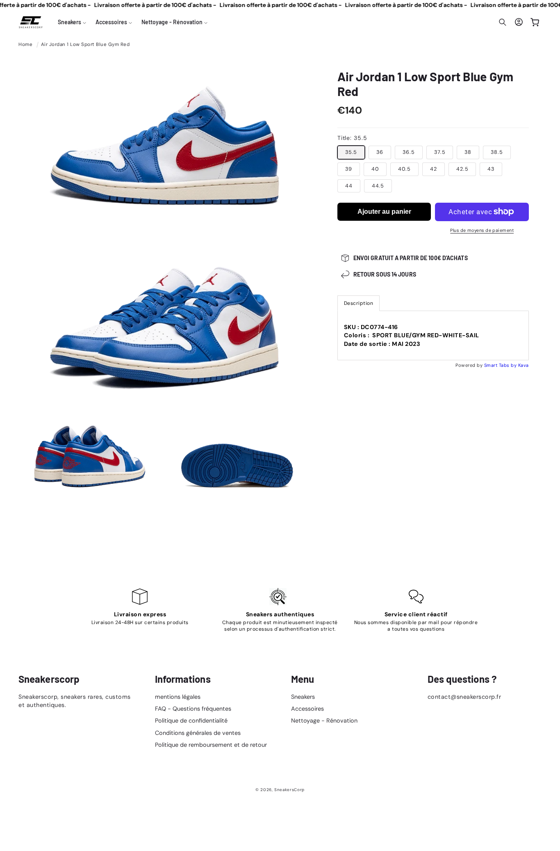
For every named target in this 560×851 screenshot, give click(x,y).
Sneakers (303, 696)
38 (467, 152)
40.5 (404, 169)
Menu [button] (302, 679)
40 (375, 169)
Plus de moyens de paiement (482, 230)
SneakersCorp (289, 789)
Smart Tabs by (501, 365)
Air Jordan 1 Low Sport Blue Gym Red (85, 44)
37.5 (440, 152)
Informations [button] (183, 679)
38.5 (497, 152)
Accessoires (307, 708)
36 (379, 152)
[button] (72, 22)
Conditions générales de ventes (198, 733)
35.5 (351, 152)
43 (490, 169)
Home (25, 44)
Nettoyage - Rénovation (324, 720)
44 (349, 186)
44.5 (378, 186)
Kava (523, 365)
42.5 (462, 169)
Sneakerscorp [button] (49, 679)
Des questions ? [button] (462, 679)
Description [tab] (358, 303)
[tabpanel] (433, 335)
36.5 (409, 152)
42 (433, 169)
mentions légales (177, 696)
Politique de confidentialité (191, 720)
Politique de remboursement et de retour (211, 744)
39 (348, 169)
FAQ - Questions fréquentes (193, 708)
